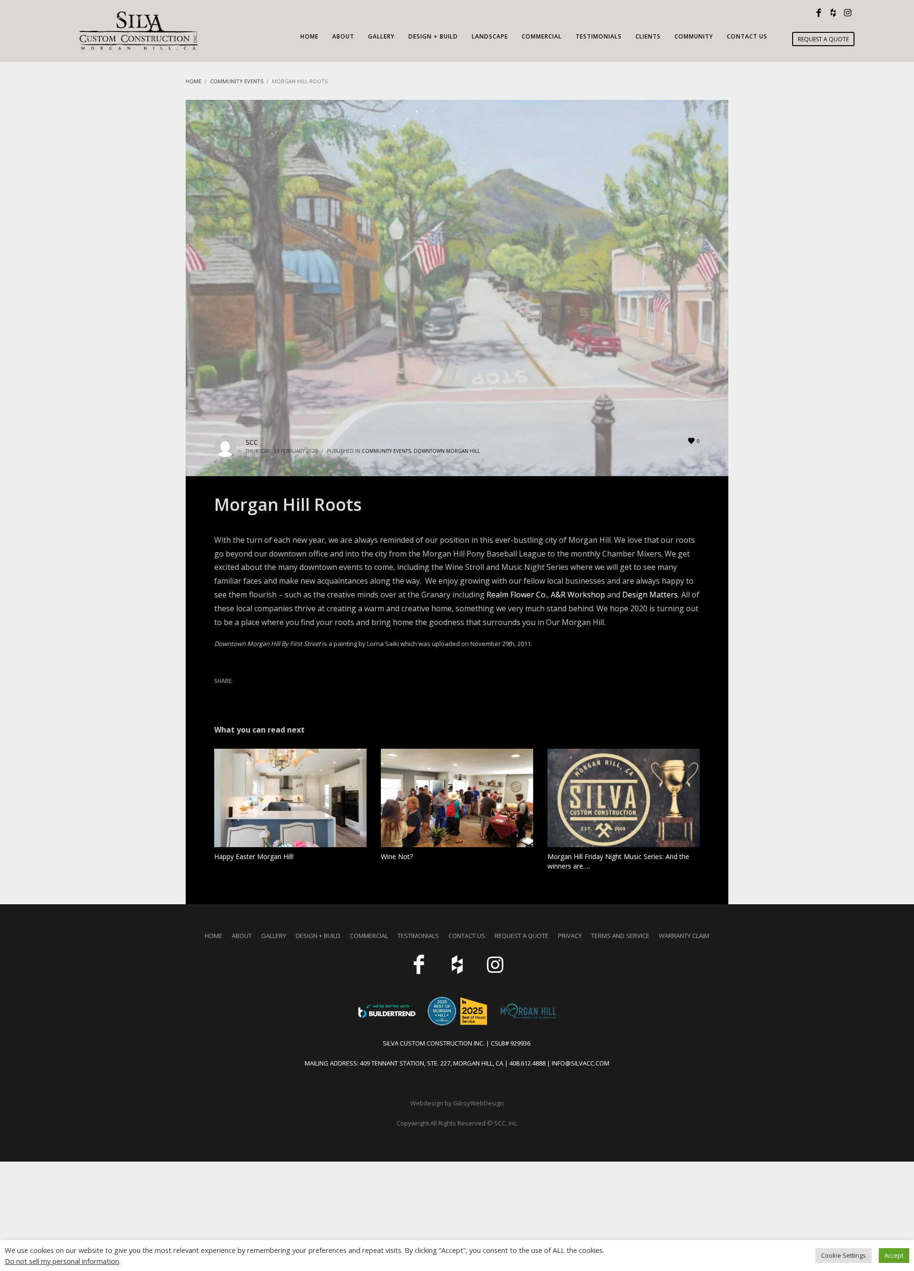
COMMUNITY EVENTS (386, 451)
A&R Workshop (578, 594)
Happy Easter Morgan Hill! (254, 856)
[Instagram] (847, 13)
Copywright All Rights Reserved (442, 1123)
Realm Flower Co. (517, 594)
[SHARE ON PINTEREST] (271, 693)
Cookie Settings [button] (843, 1255)
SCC (252, 442)
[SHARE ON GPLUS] (255, 693)
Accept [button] (894, 1255)
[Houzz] (833, 13)
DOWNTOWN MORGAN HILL (447, 451)
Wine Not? (397, 856)
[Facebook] (819, 13)
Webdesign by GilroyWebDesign (457, 1103)
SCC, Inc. (506, 1123)
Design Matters (650, 594)
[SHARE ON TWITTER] (221, 694)
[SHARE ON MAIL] (288, 693)
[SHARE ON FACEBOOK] (238, 693)
